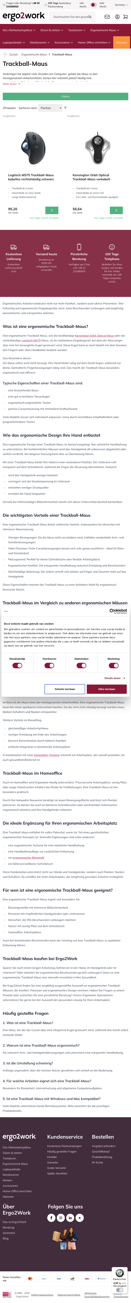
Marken (7, 1180)
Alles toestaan (106, 689)
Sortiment (9, 1233)
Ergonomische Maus (103, 30)
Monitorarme (38, 42)
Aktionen (121, 42)
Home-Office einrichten (92, 42)
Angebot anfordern (103, 1146)
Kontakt (52, 1157)
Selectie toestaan (65, 689)
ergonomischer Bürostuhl (28, 857)
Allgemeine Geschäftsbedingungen (97, 1295)
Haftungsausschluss (42, 1294)
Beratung (8, 1227)
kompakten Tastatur (47, 755)
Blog (6, 1238)
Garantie (52, 1162)
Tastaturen (75, 30)
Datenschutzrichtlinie (68, 1294)
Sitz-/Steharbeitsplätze (17, 30)
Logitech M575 (31, 340)
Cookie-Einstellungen (121, 1295)
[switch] (49, 665)
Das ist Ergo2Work (14, 1222)
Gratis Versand (56, 1168)
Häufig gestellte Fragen (62, 1151)
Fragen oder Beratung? (18, 3)
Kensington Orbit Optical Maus (94, 335)
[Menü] (125, 1269)
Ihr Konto (97, 1162)
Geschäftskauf (101, 1151)
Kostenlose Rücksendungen (64, 1146)
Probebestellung (102, 1157)
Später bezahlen (57, 1173)
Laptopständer (12, 42)
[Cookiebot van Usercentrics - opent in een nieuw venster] (112, 611)
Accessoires (62, 42)
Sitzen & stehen (50, 30)
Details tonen (112, 678)
